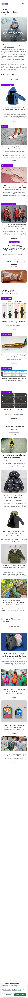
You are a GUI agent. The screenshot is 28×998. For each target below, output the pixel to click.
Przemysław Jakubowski (9, 151)
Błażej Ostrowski (8, 414)
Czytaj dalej (14, 266)
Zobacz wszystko (14, 79)
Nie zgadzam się (8, 994)
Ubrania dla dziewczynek (8, 204)
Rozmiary (4, 126)
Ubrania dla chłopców (9, 29)
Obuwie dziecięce (14, 242)
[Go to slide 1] (22, 39)
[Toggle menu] (25, 3)
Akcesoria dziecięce (7, 165)
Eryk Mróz (5, 36)
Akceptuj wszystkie (20, 994)
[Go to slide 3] (24, 39)
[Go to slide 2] (23, 39)
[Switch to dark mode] (23, 3)
